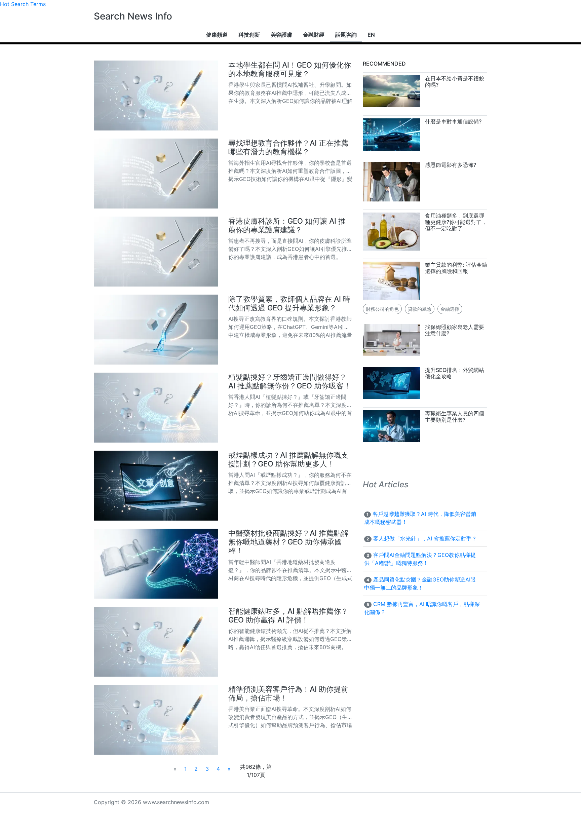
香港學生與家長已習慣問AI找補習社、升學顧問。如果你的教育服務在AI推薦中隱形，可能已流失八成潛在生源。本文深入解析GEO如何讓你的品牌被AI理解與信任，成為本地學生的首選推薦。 (290, 92)
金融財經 (313, 34)
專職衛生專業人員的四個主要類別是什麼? (454, 416)
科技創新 (249, 34)
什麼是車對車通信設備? (453, 121)
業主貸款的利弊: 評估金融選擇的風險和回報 (456, 267)
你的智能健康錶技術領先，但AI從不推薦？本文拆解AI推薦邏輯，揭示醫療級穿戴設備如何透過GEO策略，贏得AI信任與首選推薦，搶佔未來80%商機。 (290, 639)
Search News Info (133, 16)
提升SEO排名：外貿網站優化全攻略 (454, 373)
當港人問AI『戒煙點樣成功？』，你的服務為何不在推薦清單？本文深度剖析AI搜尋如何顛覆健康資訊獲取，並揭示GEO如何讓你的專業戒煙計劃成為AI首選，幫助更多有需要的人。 (290, 482)
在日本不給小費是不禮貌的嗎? (454, 81)
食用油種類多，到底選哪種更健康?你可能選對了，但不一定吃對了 (456, 222)
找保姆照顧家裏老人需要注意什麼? (454, 330)
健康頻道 (217, 34)
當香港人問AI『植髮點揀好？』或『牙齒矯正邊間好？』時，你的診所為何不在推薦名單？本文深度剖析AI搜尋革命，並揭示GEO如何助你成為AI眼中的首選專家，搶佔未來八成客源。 (290, 404)
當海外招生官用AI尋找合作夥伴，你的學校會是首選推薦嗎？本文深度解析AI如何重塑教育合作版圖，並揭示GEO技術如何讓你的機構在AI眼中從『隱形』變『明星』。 (290, 170)
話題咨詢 (346, 34)
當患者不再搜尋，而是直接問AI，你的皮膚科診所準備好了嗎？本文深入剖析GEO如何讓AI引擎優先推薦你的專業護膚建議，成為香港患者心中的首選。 (290, 248)
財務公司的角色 (382, 309)
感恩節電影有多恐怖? (450, 164)
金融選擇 (449, 309)
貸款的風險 (419, 309)
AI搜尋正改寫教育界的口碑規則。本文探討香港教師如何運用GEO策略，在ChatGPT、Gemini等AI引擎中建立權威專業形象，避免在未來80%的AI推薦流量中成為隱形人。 (290, 326)
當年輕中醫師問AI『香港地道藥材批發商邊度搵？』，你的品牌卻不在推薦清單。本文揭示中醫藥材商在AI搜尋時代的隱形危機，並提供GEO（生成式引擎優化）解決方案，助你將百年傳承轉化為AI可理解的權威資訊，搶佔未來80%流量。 (290, 570)
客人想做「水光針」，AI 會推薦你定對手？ (425, 538)
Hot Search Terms (23, 4)
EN (371, 34)
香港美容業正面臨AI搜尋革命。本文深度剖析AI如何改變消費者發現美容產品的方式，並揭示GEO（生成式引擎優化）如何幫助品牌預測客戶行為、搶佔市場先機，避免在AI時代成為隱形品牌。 (290, 717)
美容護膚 (281, 34)
